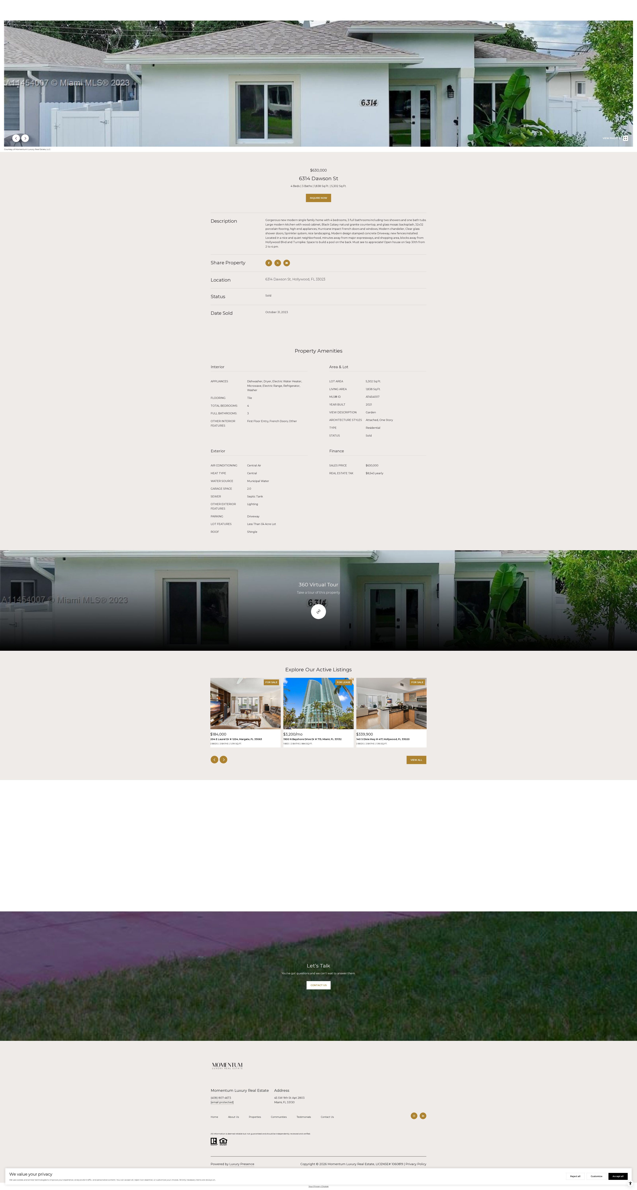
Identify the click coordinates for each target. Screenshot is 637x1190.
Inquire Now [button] (318, 197)
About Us (233, 1117)
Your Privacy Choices (318, 1186)
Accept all (618, 1176)
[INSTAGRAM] (414, 1116)
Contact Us (327, 1117)
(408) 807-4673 (221, 1097)
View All (416, 759)
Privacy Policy (416, 1164)
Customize (596, 1176)
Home (214, 1117)
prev (16, 138)
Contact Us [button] (319, 985)
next (25, 138)
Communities (279, 1117)
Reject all (575, 1176)
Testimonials (304, 1117)
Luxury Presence (241, 1164)
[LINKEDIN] (423, 1116)
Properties (255, 1117)
